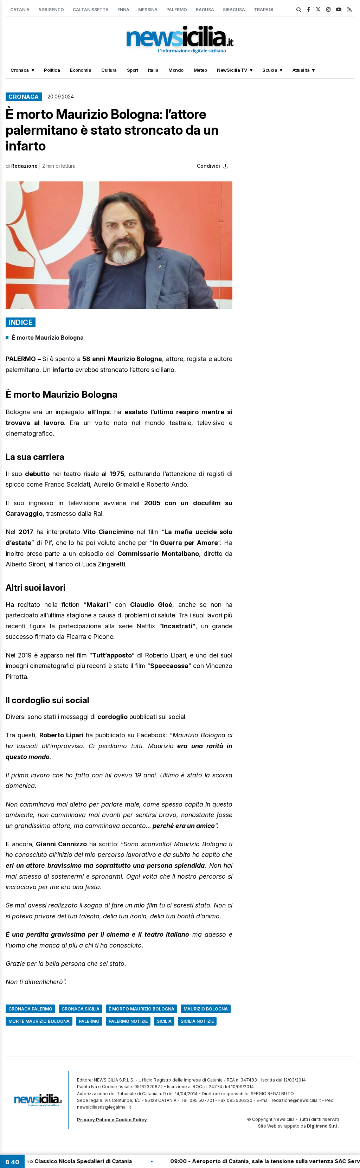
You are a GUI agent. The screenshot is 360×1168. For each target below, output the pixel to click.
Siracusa (234, 9)
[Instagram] (328, 9)
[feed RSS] (349, 9)
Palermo (176, 9)
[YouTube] (339, 9)
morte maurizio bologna (39, 1021)
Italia (153, 70)
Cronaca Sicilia (80, 1009)
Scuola (269, 70)
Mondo (176, 70)
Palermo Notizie (128, 1021)
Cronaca (20, 70)
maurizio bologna (206, 1009)
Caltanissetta (91, 9)
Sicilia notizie (197, 1021)
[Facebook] (308, 9)
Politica (52, 70)
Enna (123, 9)
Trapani (263, 9)
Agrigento (51, 9)
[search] (298, 9)
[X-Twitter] (318, 9)
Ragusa (205, 9)
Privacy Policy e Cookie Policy (112, 1119)
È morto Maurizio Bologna (48, 337)
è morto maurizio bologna (141, 1009)
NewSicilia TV (232, 70)
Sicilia (164, 1021)
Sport (132, 70)
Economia (80, 70)
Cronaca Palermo (30, 1009)
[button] (119, 245)
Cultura (109, 70)
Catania (20, 9)
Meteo (200, 70)
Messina (148, 9)
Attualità (301, 70)
